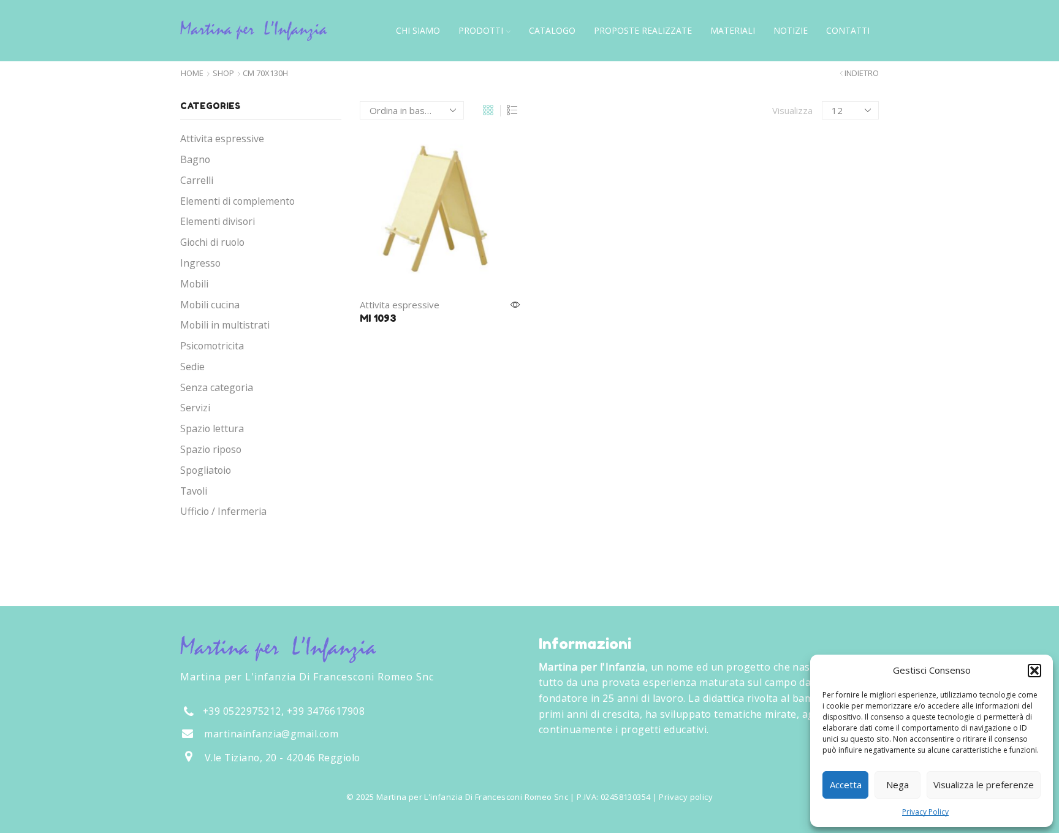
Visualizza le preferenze (983, 784)
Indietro (862, 73)
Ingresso (200, 263)
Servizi (195, 407)
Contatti (848, 30)
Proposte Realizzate (643, 30)
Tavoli (193, 491)
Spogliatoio (205, 470)
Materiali (732, 30)
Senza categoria (216, 387)
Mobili (194, 284)
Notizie (790, 30)
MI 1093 (378, 318)
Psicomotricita (212, 345)
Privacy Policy (925, 812)
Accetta (846, 784)
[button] (1034, 670)
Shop (223, 73)
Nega (897, 784)
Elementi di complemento (237, 201)
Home (192, 73)
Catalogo (552, 30)
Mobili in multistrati (225, 325)
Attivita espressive (399, 305)
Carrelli (196, 180)
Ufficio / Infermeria (223, 511)
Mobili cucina (210, 304)
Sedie (192, 366)
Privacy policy (685, 796)
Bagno (195, 159)
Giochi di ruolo (212, 242)
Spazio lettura (212, 428)
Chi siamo (418, 30)
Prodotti (480, 30)
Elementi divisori (217, 221)
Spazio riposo (210, 449)
